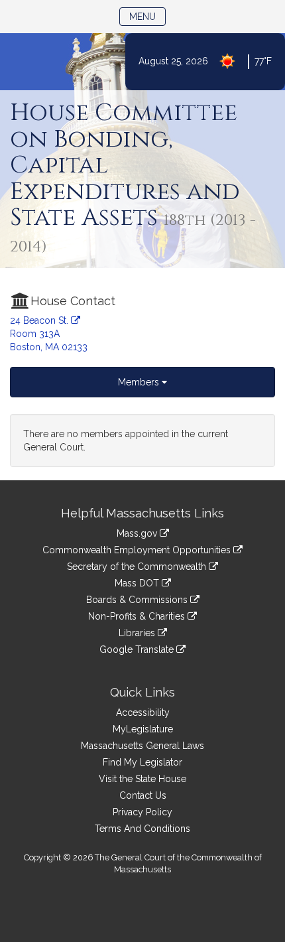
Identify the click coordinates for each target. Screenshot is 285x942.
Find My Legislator (142, 762)
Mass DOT (138, 583)
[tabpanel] (142, 440)
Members (140, 382)
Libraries (138, 633)
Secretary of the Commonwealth (138, 566)
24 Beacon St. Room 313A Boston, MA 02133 (48, 333)
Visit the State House (142, 779)
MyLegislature (143, 729)
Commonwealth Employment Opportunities (137, 550)
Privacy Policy (142, 812)
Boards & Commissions (138, 599)
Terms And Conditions (142, 828)
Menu (147, 16)
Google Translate (137, 649)
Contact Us (142, 795)
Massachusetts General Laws (142, 745)
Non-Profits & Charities (138, 616)
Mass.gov (138, 533)
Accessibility (143, 712)
